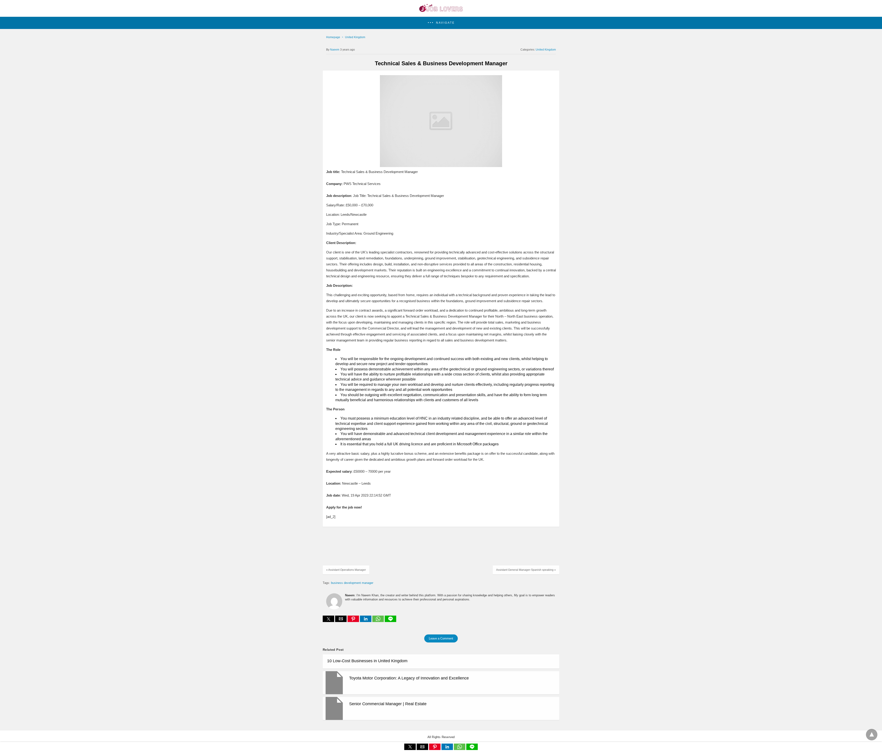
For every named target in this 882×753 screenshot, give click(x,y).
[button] (441, 23)
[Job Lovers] (441, 10)
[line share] (390, 621)
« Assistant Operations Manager (346, 569)
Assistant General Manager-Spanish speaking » (526, 569)
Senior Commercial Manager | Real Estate (388, 704)
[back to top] (871, 734)
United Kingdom (355, 37)
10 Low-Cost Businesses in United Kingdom (367, 661)
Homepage (333, 37)
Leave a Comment (441, 638)
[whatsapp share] (378, 621)
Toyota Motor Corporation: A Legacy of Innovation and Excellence (409, 678)
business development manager (352, 583)
